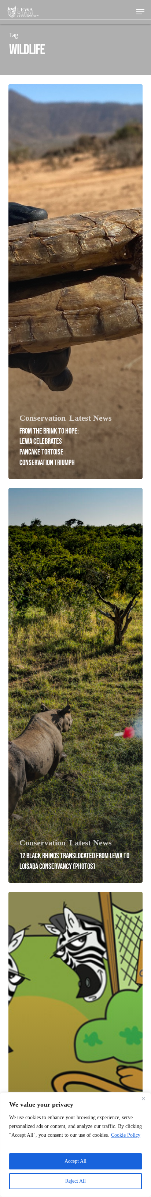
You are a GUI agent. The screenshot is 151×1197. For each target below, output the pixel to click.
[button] (140, 11)
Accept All (75, 1161)
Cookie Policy (125, 1135)
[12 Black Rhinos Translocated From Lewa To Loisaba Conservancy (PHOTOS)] (75, 685)
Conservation (42, 418)
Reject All (75, 1181)
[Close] (143, 1098)
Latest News (90, 418)
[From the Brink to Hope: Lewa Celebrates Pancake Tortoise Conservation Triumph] (75, 281)
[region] (75, 1144)
